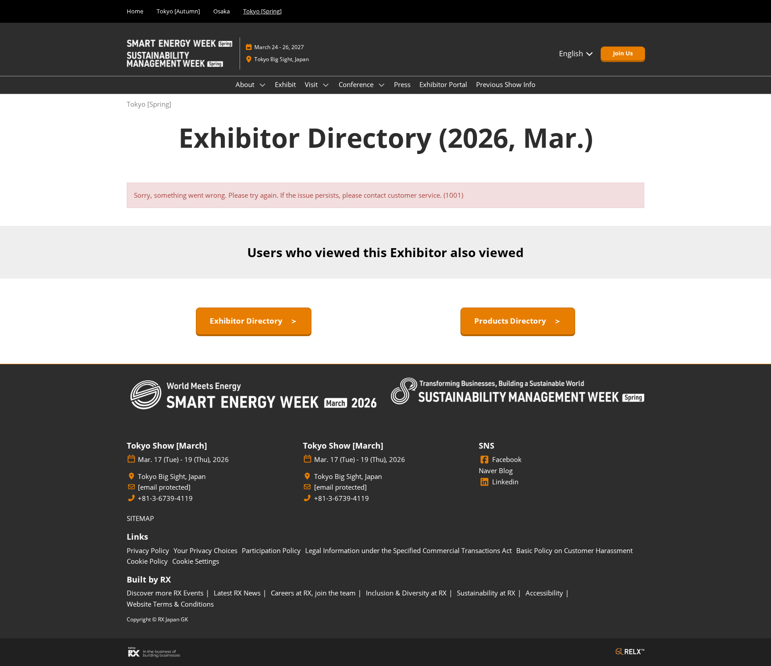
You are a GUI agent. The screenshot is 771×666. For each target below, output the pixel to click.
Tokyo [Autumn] (178, 11)
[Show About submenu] (262, 85)
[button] (623, 53)
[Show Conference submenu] (381, 85)
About (246, 84)
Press (402, 84)
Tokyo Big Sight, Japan (281, 59)
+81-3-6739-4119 (165, 498)
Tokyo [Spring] (262, 11)
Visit (312, 84)
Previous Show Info (505, 84)
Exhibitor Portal (443, 84)
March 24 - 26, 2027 (279, 47)
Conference (357, 84)
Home (135, 11)
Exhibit (285, 84)
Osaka (221, 11)
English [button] (572, 53)
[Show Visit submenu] (326, 85)
